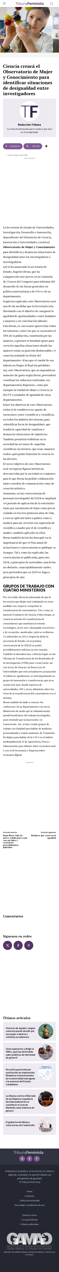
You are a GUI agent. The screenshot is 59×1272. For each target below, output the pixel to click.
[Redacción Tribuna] (29, 111)
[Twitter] (7, 945)
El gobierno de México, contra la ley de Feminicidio (20, 1123)
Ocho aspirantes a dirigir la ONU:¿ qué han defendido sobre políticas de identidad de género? (20, 1053)
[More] (46, 146)
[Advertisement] (29, 191)
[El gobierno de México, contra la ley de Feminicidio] (45, 1125)
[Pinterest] (28, 945)
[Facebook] (18, 945)
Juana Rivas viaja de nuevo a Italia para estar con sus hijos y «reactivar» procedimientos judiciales (15, 841)
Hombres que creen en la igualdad (43, 836)
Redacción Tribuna (29, 124)
